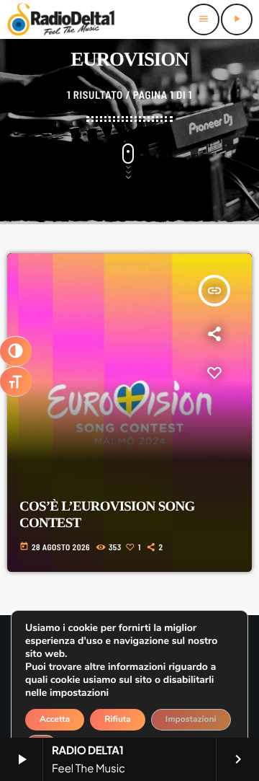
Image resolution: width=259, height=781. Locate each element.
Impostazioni (191, 719)
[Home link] (61, 19)
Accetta (55, 719)
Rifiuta (117, 719)
